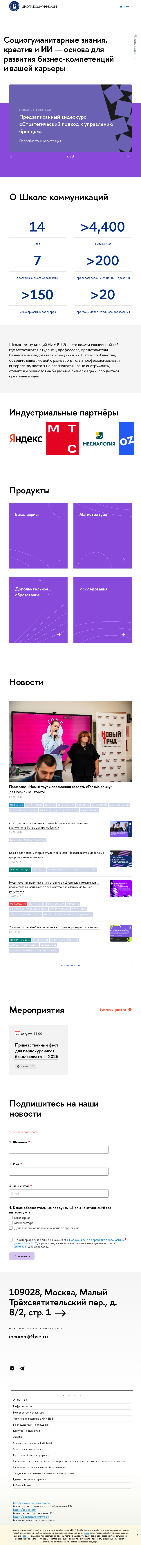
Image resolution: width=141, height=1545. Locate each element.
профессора (66, 805)
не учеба (50, 805)
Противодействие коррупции (31, 1455)
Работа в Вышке (22, 1485)
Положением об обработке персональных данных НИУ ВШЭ (69, 1241)
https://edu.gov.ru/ (24, 1509)
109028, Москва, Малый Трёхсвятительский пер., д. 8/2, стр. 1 (63, 1302)
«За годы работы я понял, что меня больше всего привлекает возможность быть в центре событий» (48, 825)
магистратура (89, 810)
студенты (83, 805)
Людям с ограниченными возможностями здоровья (43, 1473)
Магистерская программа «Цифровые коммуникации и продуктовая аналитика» (68, 914)
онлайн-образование (24, 945)
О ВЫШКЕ (20, 1400)
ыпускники (37, 840)
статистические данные (25, 914)
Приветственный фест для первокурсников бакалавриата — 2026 (36, 1051)
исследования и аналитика (28, 909)
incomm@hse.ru (28, 1336)
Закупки (18, 1436)
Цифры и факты (22, 1406)
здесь (86, 1532)
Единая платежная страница (29, 1479)
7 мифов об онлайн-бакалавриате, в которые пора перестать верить (54, 927)
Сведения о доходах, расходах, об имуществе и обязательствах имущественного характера (69, 1461)
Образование (18, 904)
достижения (18, 840)
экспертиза (79, 909)
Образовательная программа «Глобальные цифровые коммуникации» (72, 869)
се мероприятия (113, 1009)
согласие (20, 1247)
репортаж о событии (23, 810)
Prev (11, 157)
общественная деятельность (59, 810)
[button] (63, 1395)
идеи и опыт (34, 805)
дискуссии (99, 805)
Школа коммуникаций (40, 6)
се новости (70, 965)
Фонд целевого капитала (28, 1449)
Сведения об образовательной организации (39, 1467)
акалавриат (48, 945)
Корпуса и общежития (26, 1430)
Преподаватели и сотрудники (31, 1424)
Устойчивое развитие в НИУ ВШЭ (33, 1418)
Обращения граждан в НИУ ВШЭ (32, 1443)
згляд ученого (59, 909)
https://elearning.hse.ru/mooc (31, 1516)
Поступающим (20, 869)
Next (128, 157)
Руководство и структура (28, 1412)
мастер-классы (119, 805)
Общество (16, 805)
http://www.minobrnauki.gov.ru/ (31, 1503)
